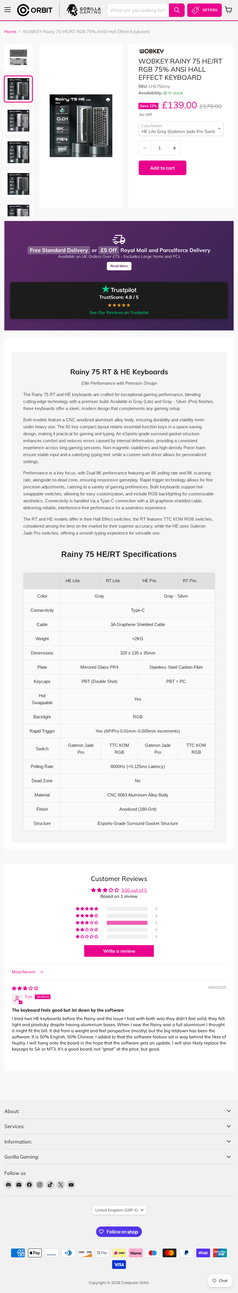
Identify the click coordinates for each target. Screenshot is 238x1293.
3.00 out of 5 (134, 890)
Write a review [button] (119, 951)
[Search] (177, 10)
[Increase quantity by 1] (174, 148)
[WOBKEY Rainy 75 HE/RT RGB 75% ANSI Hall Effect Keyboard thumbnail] (18, 57)
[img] (25, 988)
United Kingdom (116, 1210)
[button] (87, 923)
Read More (119, 266)
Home (10, 31)
